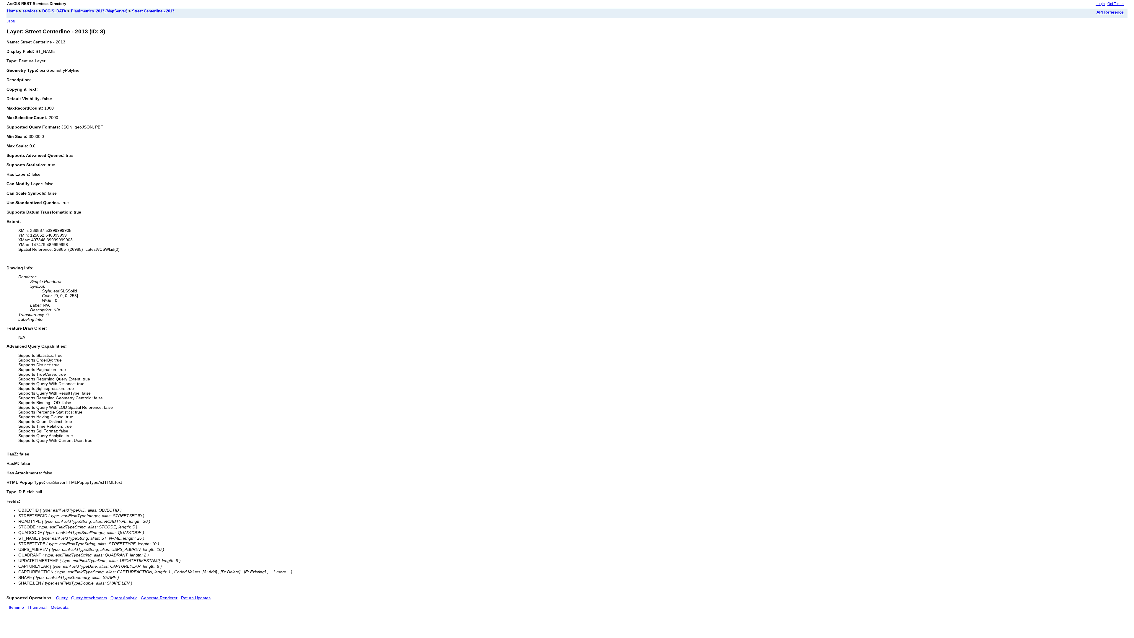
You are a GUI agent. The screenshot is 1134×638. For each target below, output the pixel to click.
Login (1100, 4)
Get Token (1115, 4)
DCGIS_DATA (54, 11)
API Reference (1110, 12)
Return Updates (196, 597)
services (30, 11)
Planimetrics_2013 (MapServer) (99, 11)
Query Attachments (89, 597)
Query (62, 597)
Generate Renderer (159, 597)
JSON (11, 21)
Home (12, 11)
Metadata (60, 607)
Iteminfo (16, 607)
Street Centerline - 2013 (153, 11)
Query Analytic (123, 597)
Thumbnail (37, 607)
